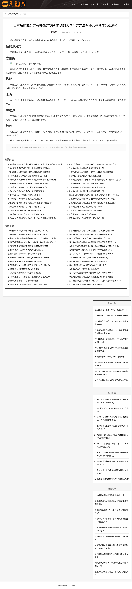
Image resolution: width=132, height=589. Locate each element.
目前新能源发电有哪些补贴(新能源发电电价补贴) (27, 176)
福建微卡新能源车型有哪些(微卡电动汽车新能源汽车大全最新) (94, 246)
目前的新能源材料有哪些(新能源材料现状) (24, 195)
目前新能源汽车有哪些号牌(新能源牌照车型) (86, 191)
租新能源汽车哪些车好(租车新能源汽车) (111, 310)
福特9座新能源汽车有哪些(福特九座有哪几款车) (88, 265)
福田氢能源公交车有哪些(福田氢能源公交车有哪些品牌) (30, 265)
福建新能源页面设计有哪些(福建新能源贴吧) (25, 261)
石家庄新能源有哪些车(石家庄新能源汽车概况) (26, 214)
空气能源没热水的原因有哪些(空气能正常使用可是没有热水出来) (95, 281)
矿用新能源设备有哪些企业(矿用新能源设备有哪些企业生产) (93, 203)
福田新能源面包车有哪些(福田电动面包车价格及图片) (29, 277)
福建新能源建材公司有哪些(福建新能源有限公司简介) (90, 234)
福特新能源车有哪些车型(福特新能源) (23, 281)
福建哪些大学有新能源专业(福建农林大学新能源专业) (90, 250)
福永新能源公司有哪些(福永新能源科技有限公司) (88, 258)
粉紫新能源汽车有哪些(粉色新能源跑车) (113, 479)
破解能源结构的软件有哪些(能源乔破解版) (86, 210)
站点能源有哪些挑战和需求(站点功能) (110, 495)
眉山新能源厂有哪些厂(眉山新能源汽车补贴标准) (27, 187)
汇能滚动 (125, 4)
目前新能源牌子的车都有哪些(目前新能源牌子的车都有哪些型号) (95, 180)
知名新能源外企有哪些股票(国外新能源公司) (25, 210)
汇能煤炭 (84, 4)
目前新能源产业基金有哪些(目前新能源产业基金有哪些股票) (32, 180)
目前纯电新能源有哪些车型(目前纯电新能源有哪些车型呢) (92, 199)
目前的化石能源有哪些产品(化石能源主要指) (86, 184)
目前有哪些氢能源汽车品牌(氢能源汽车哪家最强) (88, 187)
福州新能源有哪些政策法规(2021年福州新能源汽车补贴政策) (32, 242)
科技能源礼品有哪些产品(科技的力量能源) (112, 316)
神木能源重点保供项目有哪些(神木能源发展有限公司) (29, 258)
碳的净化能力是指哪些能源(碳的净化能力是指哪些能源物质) (32, 218)
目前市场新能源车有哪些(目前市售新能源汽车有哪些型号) (92, 172)
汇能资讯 (74, 4)
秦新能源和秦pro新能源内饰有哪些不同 (110, 357)
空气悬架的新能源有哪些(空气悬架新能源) (86, 284)
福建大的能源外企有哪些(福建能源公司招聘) (25, 254)
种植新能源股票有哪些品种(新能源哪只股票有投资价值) (91, 277)
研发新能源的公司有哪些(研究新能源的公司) (86, 218)
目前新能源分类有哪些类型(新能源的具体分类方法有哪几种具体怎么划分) (37, 164)
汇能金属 (115, 4)
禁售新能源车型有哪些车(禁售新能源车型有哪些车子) (29, 246)
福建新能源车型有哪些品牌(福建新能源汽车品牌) (88, 261)
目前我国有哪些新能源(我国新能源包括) (85, 176)
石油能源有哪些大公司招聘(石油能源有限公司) (26, 207)
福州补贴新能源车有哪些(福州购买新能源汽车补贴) (89, 238)
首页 (65, 4)
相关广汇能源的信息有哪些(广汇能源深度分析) (26, 191)
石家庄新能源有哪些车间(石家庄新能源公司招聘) (27, 234)
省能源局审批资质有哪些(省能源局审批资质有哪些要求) (30, 203)
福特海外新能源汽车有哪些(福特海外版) (24, 269)
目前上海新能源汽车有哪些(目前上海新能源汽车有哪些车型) (93, 164)
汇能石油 (94, 4)
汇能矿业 (105, 4)
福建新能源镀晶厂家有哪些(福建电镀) (84, 269)
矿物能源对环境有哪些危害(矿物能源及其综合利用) (28, 231)
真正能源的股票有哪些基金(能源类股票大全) (25, 199)
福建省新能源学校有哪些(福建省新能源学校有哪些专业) (91, 273)
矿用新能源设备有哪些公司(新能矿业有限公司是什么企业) (92, 231)
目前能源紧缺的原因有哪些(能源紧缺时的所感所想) (28, 184)
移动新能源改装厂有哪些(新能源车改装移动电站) (27, 284)
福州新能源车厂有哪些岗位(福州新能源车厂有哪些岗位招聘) (93, 242)
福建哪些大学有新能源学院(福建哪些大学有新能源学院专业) (32, 238)
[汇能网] (13, 6)
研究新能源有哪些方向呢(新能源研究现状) (86, 207)
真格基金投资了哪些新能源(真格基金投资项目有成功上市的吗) (94, 195)
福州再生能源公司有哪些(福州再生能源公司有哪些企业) (91, 254)
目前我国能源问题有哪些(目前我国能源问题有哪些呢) (29, 172)
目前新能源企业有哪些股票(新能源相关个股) (86, 168)
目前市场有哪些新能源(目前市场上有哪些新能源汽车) (29, 168)
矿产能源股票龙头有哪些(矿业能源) (83, 214)
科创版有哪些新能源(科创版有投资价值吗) (24, 273)
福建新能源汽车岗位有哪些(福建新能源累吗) (25, 250)
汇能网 (72, 585)
